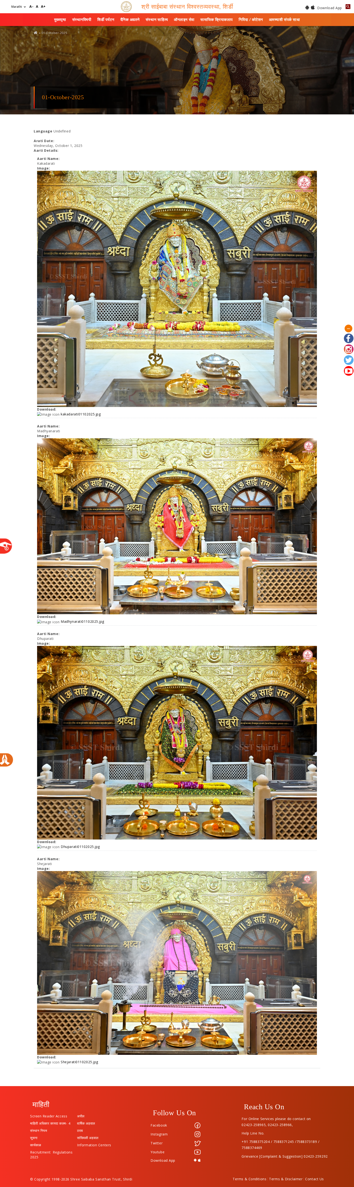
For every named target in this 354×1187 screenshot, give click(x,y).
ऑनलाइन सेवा (184, 19)
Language (43, 131)
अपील (81, 1115)
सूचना (34, 1136)
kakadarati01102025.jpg (81, 414)
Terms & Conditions (249, 1179)
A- (31, 6)
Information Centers (94, 1144)
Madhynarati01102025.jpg (82, 621)
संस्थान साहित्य (157, 19)
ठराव (80, 1129)
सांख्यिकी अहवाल (87, 1136)
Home (36, 32)
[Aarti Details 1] (177, 289)
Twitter (157, 1143)
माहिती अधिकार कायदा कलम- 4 (50, 1122)
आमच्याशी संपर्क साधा (284, 19)
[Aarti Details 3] (177, 742)
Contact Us (314, 1179)
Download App (329, 8)
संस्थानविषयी (82, 19)
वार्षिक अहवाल (86, 1122)
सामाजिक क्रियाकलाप (216, 19)
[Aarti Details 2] (177, 526)
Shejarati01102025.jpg (79, 1062)
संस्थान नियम (38, 1129)
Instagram (159, 1134)
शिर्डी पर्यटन (105, 19)
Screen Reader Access (48, 1115)
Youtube (157, 1152)
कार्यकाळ (35, 1144)
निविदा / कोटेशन (251, 19)
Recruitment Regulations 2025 (51, 1151)
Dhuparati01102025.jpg (80, 846)
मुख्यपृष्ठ (60, 19)
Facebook (159, 1125)
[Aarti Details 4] (177, 963)
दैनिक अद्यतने (130, 19)
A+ (43, 6)
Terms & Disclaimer (285, 1179)
